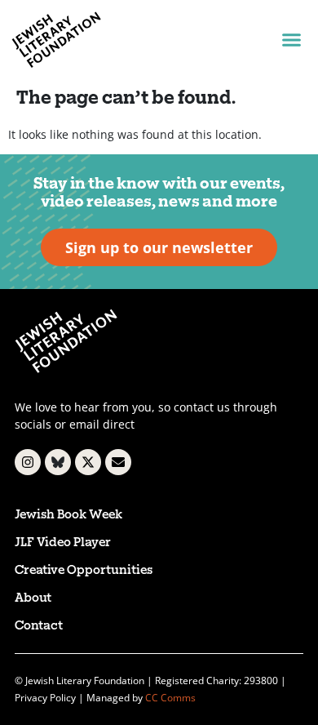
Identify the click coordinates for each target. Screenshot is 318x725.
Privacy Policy (45, 698)
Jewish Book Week (68, 515)
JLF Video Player (63, 543)
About (33, 599)
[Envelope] (118, 462)
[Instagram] (28, 462)
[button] (291, 40)
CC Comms (170, 698)
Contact (39, 626)
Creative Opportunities (83, 571)
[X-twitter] (88, 462)
